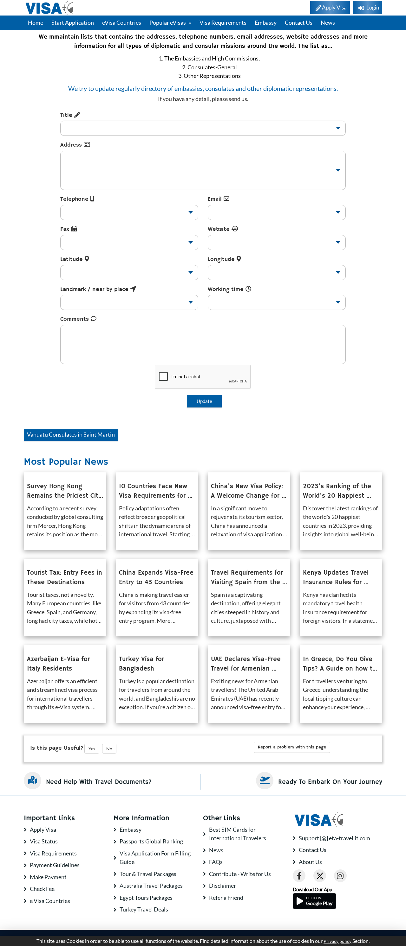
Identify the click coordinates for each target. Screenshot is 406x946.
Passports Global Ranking (151, 841)
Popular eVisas (168, 22)
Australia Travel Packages (151, 885)
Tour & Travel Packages (148, 873)
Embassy (266, 22)
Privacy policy (337, 941)
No (109, 748)
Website (220, 229)
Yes (91, 748)
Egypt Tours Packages (146, 897)
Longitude (222, 259)
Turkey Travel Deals (144, 909)
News (328, 22)
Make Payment (48, 876)
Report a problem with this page (292, 747)
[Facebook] (299, 875)
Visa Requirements (223, 22)
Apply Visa (43, 829)
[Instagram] (340, 875)
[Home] (50, 8)
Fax (65, 229)
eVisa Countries (121, 22)
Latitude (72, 259)
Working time (227, 289)
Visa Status (44, 841)
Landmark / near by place (95, 289)
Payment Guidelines (55, 864)
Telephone (75, 199)
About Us (310, 861)
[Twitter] (319, 875)
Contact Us (298, 22)
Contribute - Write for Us (240, 873)
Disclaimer (222, 885)
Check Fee (42, 888)
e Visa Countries (50, 900)
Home (35, 22)
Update (204, 401)
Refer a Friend (226, 897)
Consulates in (71, 434)
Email (216, 199)
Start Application (72, 22)
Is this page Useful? (56, 748)
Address (72, 145)
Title (67, 115)
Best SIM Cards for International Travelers (237, 834)
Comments (75, 319)
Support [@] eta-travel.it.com (334, 838)
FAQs (216, 861)
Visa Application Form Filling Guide (155, 858)
